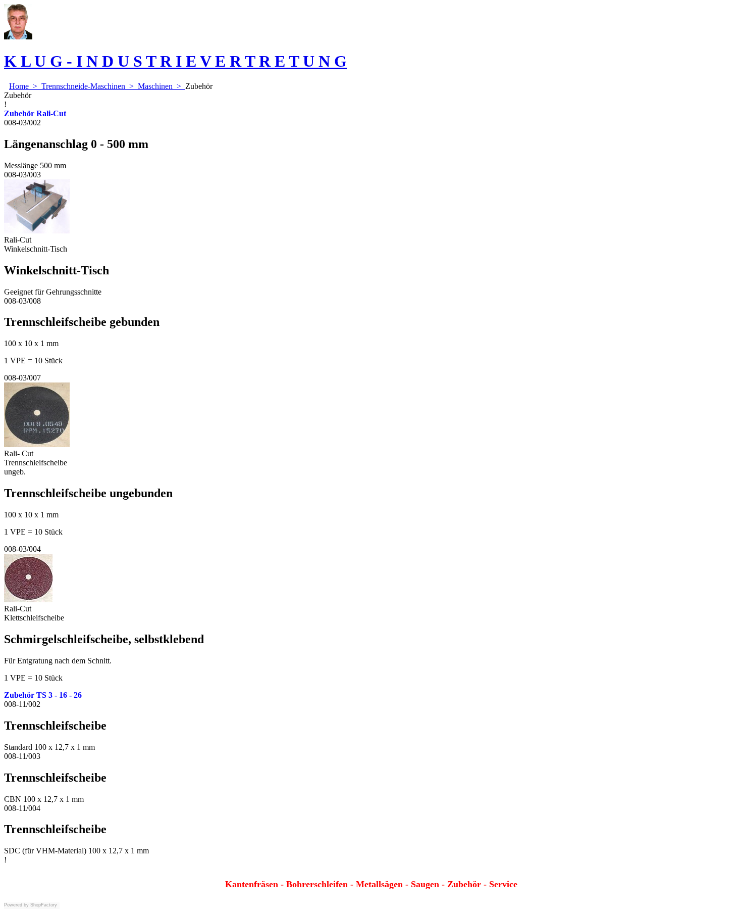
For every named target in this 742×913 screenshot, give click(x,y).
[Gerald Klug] (18, 36)
